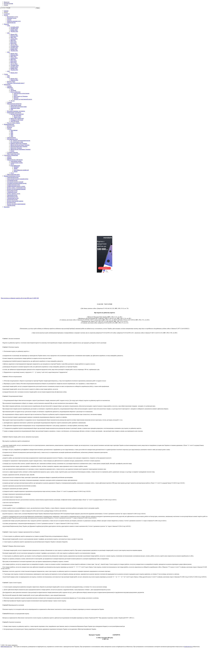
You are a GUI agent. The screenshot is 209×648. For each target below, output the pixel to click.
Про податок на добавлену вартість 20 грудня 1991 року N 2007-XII (20, 298)
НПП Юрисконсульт (6, 646)
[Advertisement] (50, 223)
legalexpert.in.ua (188, 646)
